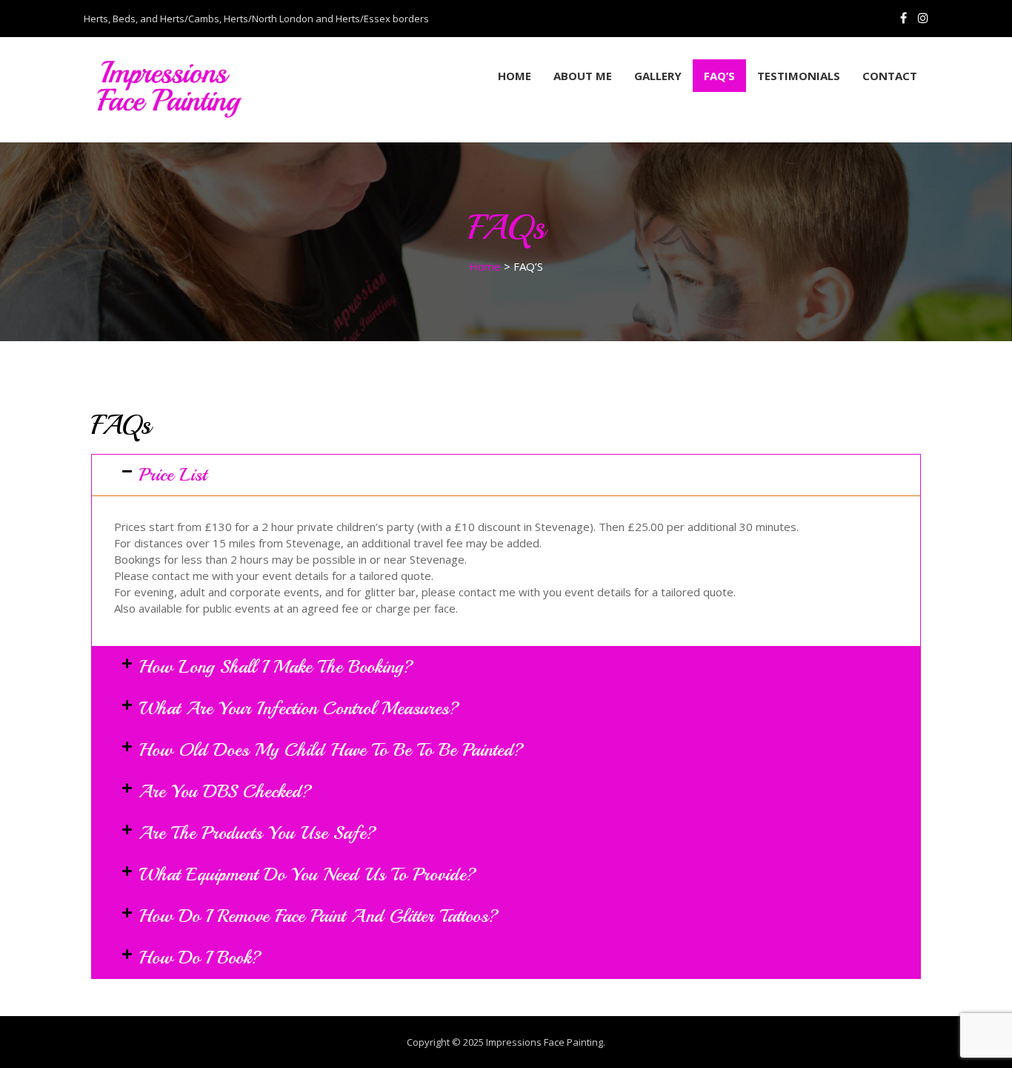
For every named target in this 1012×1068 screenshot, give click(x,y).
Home (514, 75)
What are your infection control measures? (299, 708)
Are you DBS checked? (225, 791)
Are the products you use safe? (257, 833)
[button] (506, 475)
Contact (889, 75)
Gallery (658, 75)
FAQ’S (719, 75)
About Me (582, 75)
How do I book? (200, 957)
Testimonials (798, 75)
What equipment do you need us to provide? (307, 874)
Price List (173, 475)
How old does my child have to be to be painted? (331, 750)
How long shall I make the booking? (276, 667)
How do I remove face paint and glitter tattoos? (319, 916)
